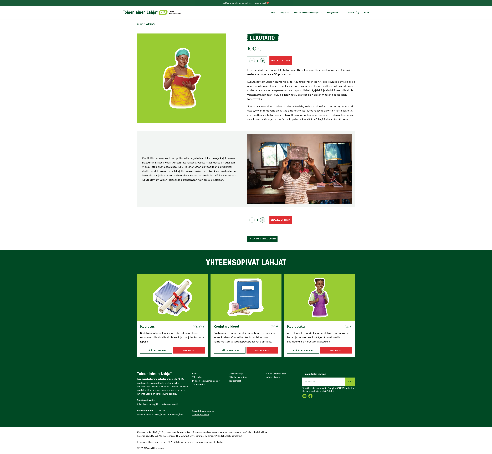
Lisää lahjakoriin (281, 61)
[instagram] (304, 396)
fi (365, 12)
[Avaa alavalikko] (320, 12)
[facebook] (310, 396)
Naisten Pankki (273, 377)
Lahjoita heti (189, 350)
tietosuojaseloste (310, 391)
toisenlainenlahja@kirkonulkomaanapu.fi (157, 404)
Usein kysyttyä (236, 374)
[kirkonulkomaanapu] (170, 12)
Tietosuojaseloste (200, 414)
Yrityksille (284, 12)
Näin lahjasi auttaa (238, 377)
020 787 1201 (160, 410)
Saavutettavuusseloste (203, 411)
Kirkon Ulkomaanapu (276, 374)
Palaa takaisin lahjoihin (262, 239)
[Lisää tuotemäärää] (262, 60)
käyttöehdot (328, 391)
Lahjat (272, 12)
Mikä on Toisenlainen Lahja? (205, 381)
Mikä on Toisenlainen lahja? (306, 12)
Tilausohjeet (235, 381)
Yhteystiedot (333, 12)
